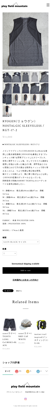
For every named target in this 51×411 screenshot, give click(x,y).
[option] (25, 41)
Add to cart (25, 270)
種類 (5, 237)
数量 (5, 249)
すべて (8, 371)
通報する (19, 291)
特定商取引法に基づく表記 (34, 392)
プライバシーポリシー (15, 392)
